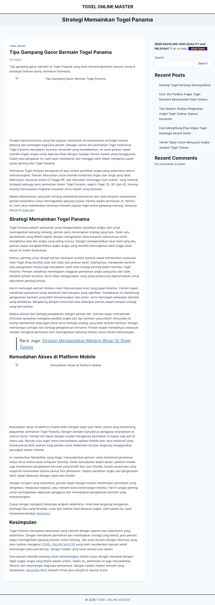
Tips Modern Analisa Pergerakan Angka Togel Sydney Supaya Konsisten (181, 114)
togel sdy (28, 210)
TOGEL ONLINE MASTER (113, 599)
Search (159, 57)
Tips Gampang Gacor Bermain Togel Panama (60, 52)
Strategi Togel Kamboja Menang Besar (185, 85)
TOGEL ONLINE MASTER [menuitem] (58, 544)
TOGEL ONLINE (17, 46)
